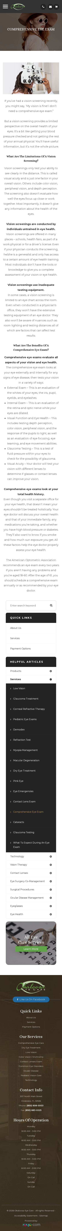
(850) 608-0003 (35, 1105)
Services (15, 638)
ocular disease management (27, 897)
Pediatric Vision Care (31, 1075)
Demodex (19, 729)
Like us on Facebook (32, 999)
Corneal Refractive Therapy (29, 709)
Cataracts (18, 822)
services (15, 679)
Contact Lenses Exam (31, 1061)
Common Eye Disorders (31, 1066)
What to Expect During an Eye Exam (31, 844)
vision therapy (18, 864)
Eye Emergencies (23, 791)
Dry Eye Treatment (24, 770)
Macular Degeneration (26, 760)
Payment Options (20, 648)
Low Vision (19, 688)
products (15, 671)
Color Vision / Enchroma (31, 1057)
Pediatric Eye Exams (24, 719)
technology (17, 856)
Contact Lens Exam (24, 801)
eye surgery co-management (27, 881)
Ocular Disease (31, 1071)
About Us (15, 628)
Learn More (31, 949)
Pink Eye (18, 781)
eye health (16, 914)
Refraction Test (22, 739)
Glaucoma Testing (23, 832)
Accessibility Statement (25, 1215)
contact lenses (19, 873)
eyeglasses (16, 906)
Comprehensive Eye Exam (28, 811)
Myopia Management (25, 750)
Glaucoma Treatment (25, 698)
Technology (31, 1080)
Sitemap (43, 1215)
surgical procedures (22, 889)
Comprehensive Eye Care (31, 1043)
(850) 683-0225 (33, 1110)
